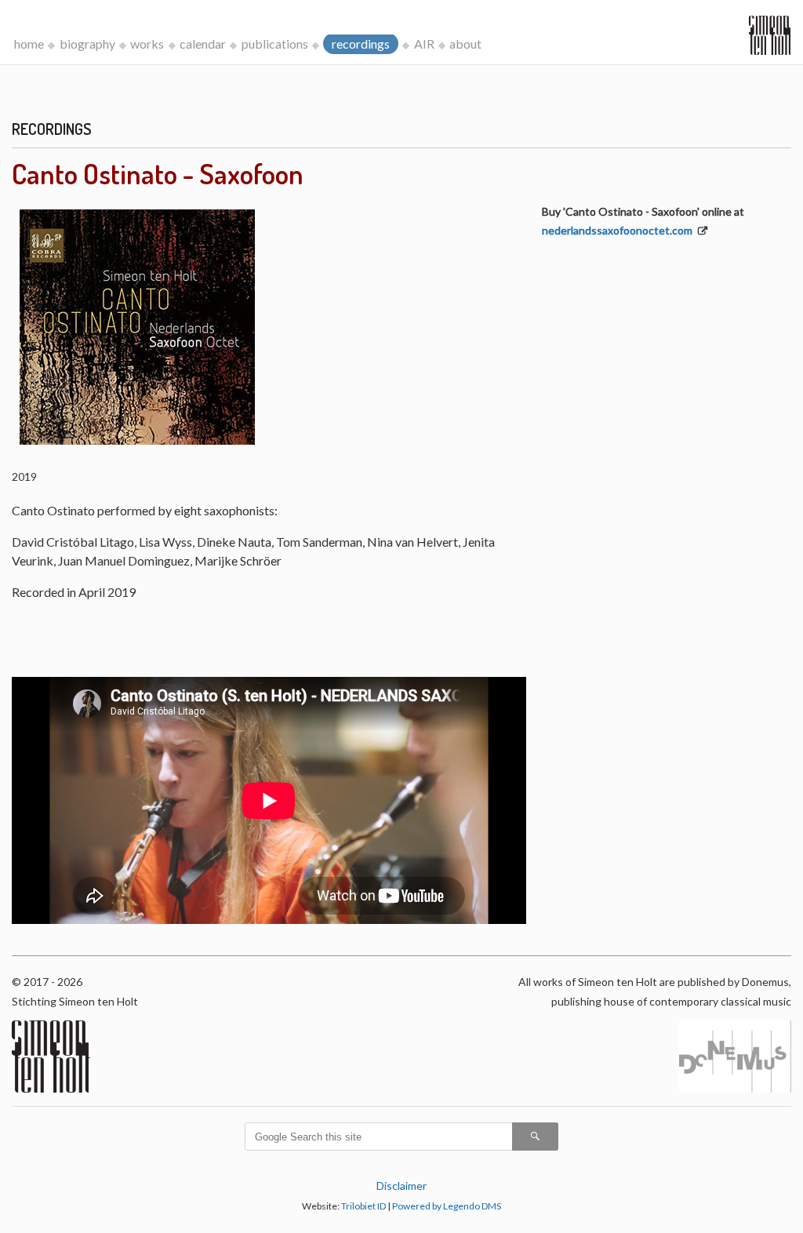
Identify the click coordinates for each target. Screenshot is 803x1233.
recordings (361, 43)
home (29, 43)
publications (275, 43)
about (465, 43)
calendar (203, 43)
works (147, 43)
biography (87, 43)
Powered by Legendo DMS (446, 1206)
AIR (424, 43)
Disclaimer (401, 1185)
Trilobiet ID (363, 1206)
